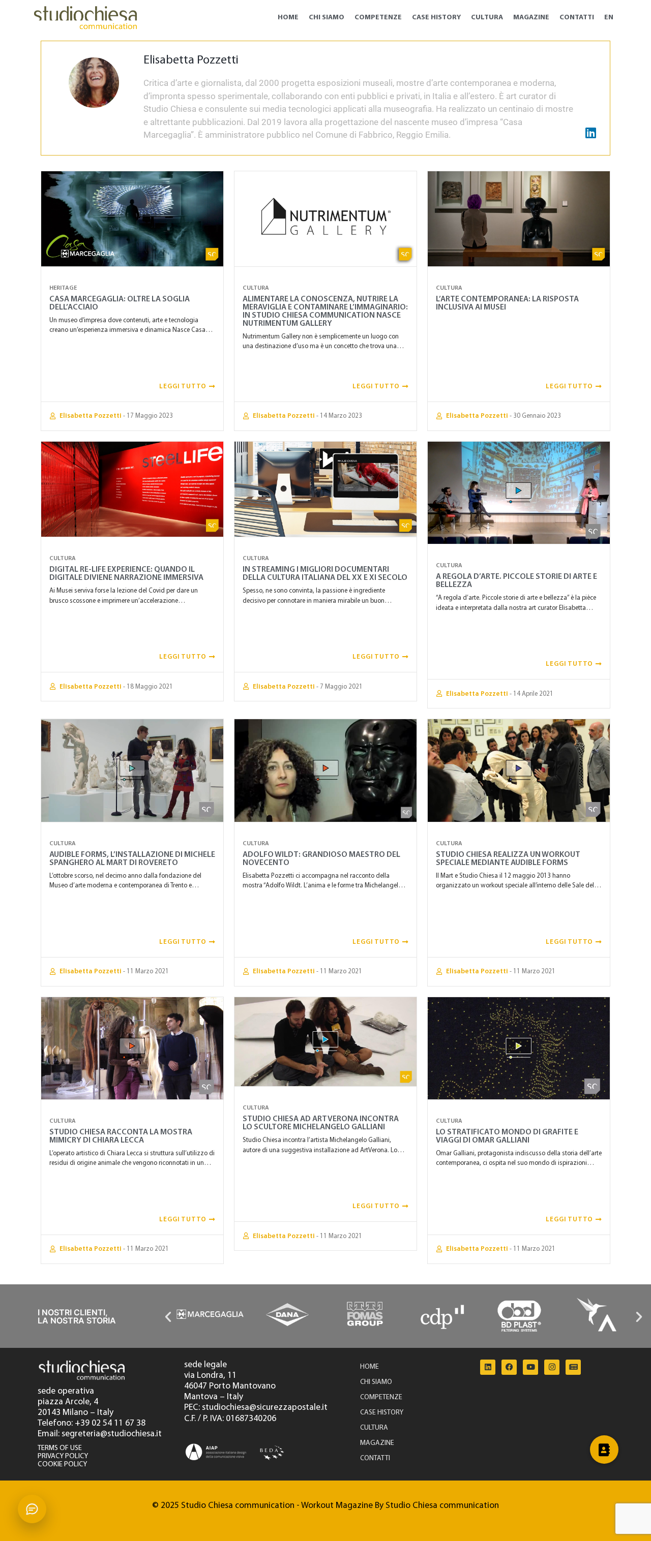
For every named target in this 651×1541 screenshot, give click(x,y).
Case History (436, 17)
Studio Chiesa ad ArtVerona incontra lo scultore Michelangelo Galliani (321, 1123)
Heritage (63, 288)
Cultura (487, 17)
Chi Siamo (326, 17)
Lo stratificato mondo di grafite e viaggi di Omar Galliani (507, 1136)
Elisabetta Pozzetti (91, 416)
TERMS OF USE (60, 1448)
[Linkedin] (487, 1367)
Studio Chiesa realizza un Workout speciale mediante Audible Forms (508, 859)
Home (288, 17)
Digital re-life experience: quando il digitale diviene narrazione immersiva (126, 574)
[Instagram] (551, 1367)
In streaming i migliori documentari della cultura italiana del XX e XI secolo (325, 574)
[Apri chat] (32, 1509)
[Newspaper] (573, 1367)
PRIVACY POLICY (63, 1456)
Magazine (531, 17)
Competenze (378, 17)
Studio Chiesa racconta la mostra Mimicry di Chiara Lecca (120, 1136)
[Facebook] (509, 1367)
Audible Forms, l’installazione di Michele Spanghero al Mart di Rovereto (132, 859)
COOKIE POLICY (62, 1464)
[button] (168, 1316)
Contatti (576, 17)
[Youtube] (530, 1367)
